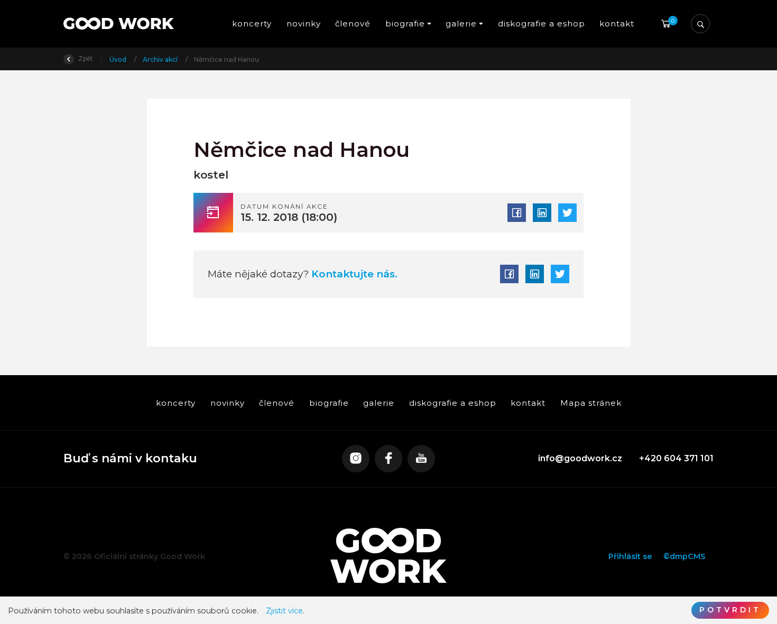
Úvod (118, 59)
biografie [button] (405, 23)
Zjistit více (284, 611)
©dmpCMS (684, 556)
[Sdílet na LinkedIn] (542, 212)
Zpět (85, 58)
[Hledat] (700, 24)
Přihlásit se (630, 556)
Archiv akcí (161, 59)
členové (353, 23)
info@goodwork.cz (580, 458)
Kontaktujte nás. (353, 274)
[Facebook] (388, 458)
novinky (303, 23)
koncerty (252, 23)
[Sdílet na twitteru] (567, 212)
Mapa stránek (590, 403)
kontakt (616, 23)
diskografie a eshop (541, 23)
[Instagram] (355, 458)
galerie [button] (461, 23)
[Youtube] (421, 458)
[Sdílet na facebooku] (516, 212)
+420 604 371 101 (676, 458)
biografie (328, 403)
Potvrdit (730, 609)
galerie (378, 403)
